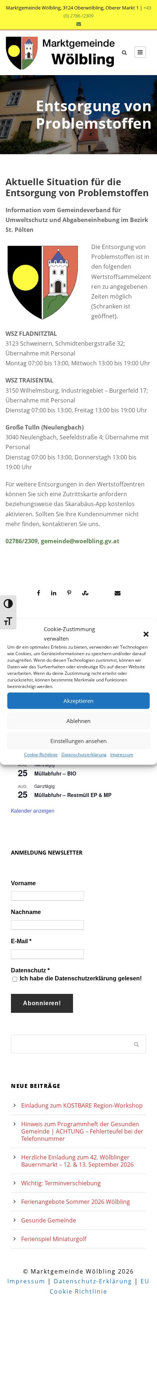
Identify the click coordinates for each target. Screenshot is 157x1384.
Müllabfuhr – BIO (55, 773)
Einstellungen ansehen (78, 741)
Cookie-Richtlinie (41, 754)
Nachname (26, 912)
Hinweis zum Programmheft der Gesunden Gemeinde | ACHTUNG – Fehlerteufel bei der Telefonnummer (82, 1131)
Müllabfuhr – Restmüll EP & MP (72, 794)
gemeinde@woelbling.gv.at (80, 541)
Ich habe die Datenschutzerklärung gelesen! (80, 978)
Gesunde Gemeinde (48, 1220)
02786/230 (19, 541)
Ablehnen (78, 720)
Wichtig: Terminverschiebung (61, 1183)
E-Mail (21, 941)
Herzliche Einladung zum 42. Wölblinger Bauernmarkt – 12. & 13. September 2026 (77, 1161)
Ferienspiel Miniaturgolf (53, 1239)
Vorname (23, 883)
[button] (146, 634)
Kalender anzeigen (32, 810)
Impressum (121, 754)
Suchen (137, 1043)
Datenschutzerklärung (84, 754)
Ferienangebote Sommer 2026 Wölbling (75, 1202)
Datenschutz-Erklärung (93, 1281)
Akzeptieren (78, 700)
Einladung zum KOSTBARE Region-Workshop (82, 1105)
